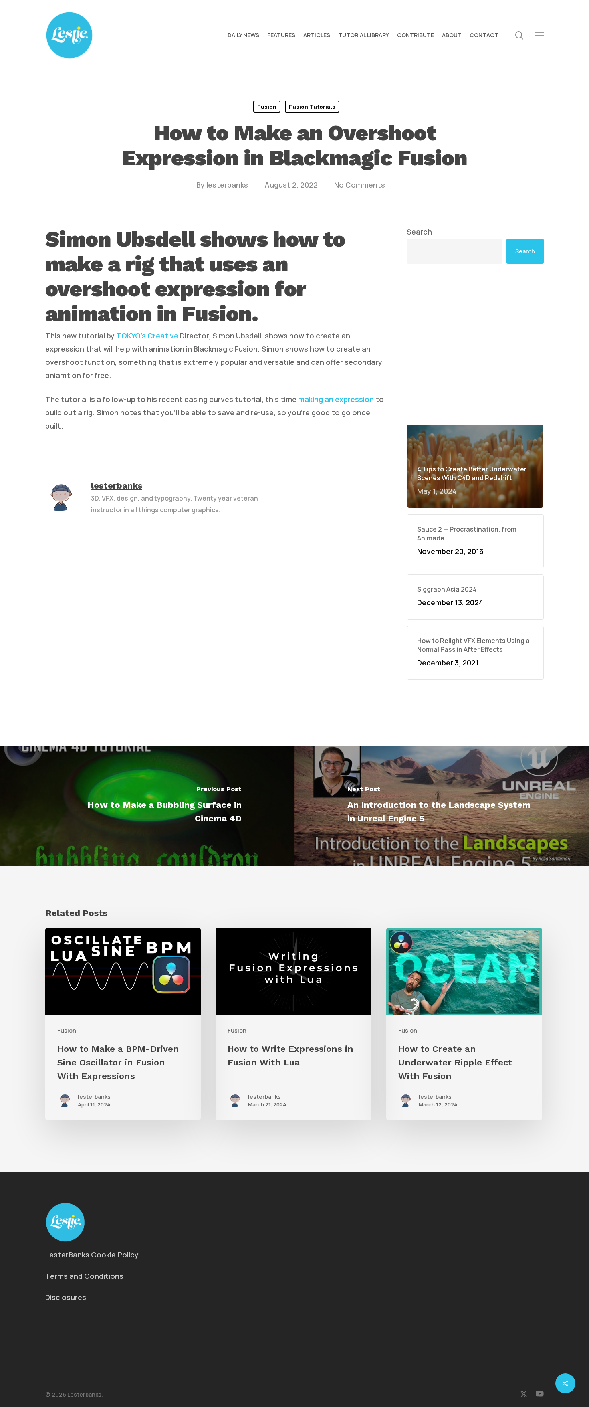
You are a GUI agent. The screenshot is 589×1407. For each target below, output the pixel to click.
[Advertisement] (475, 344)
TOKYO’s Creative (147, 335)
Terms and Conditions (84, 1276)
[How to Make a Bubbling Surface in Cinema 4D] (147, 806)
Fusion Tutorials (312, 106)
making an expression (336, 399)
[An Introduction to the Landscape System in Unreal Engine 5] (441, 806)
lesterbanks (227, 185)
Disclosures (65, 1297)
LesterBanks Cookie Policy (92, 1254)
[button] (539, 35)
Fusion (266, 106)
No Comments (359, 185)
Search (419, 232)
